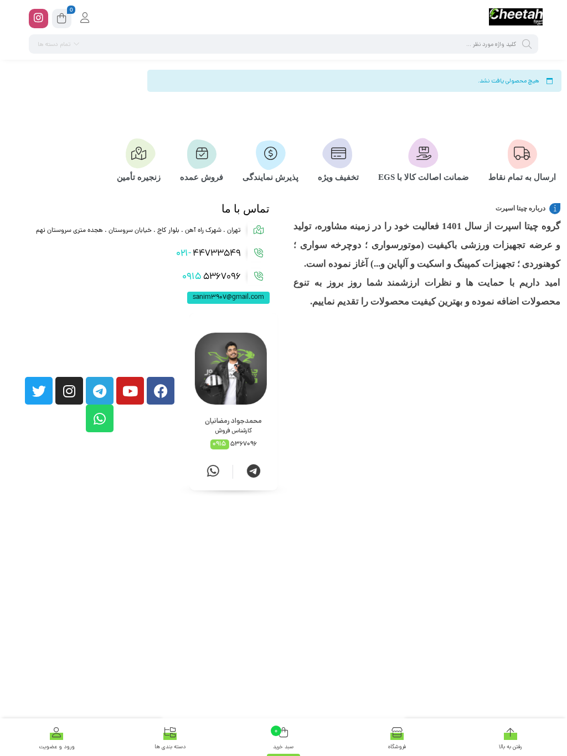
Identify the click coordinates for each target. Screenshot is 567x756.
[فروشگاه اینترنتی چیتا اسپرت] (516, 18)
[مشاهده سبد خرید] (61, 20)
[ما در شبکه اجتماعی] (38, 18)
